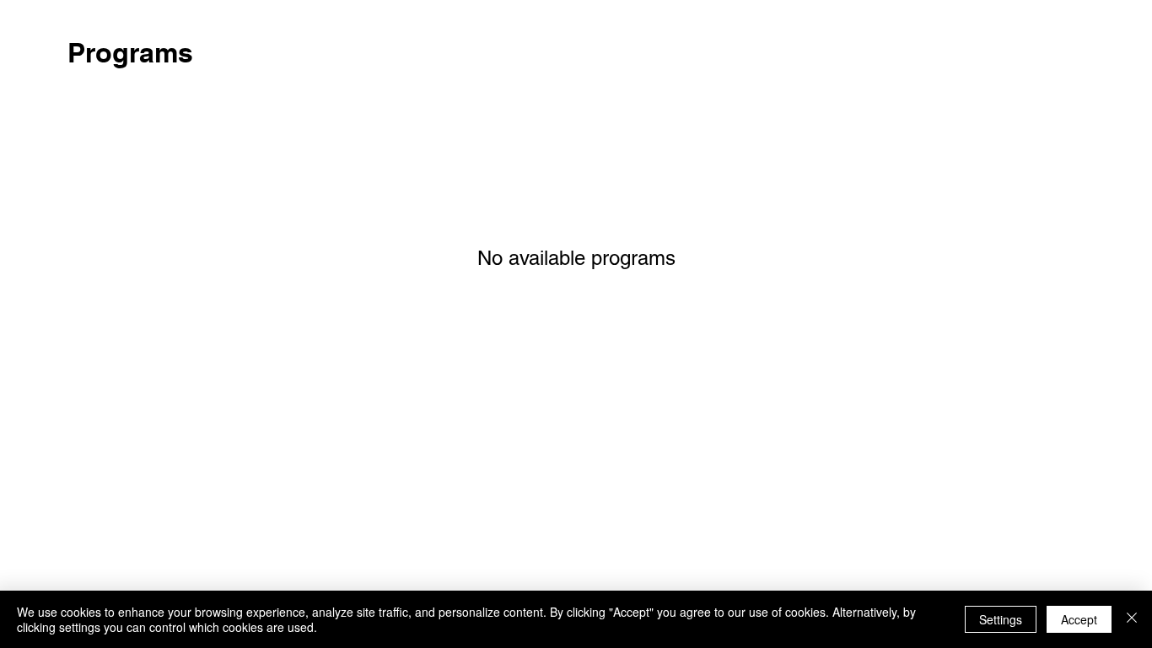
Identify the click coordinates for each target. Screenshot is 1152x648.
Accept (1079, 619)
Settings (1000, 619)
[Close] (1132, 619)
